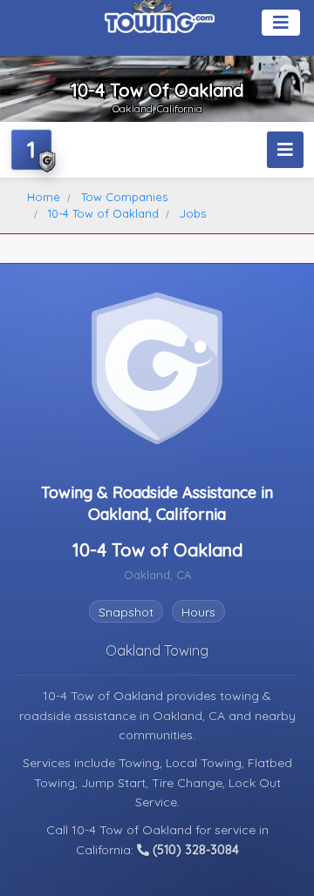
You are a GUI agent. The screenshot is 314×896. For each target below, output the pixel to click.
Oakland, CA (191, 716)
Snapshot (126, 612)
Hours (198, 612)
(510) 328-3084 (194, 850)
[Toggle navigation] (281, 23)
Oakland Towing (157, 650)
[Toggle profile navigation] (285, 149)
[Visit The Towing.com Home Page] (160, 17)
